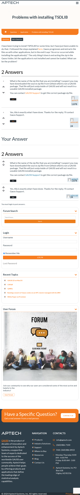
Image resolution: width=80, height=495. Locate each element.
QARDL (10, 288)
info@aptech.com (64, 440)
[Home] (7, 32)
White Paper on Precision (16, 297)
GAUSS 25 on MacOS (14, 280)
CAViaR (10, 284)
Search (40, 221)
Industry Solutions (42, 443)
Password (7, 245)
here (40, 49)
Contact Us (39, 462)
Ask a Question (17, 39)
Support (37, 447)
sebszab (74, 122)
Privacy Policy (72, 493)
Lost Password (10, 263)
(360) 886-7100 (63, 445)
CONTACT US (68, 416)
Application (24, 32)
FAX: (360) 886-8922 (65, 450)
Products (38, 440)
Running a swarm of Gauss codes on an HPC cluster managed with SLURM (33, 293)
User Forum (9, 395)
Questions (5, 39)
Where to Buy (40, 451)
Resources (39, 455)
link (13, 99)
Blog (36, 459)
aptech (75, 100)
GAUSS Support (32, 93)
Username (8, 237)
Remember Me (12, 253)
